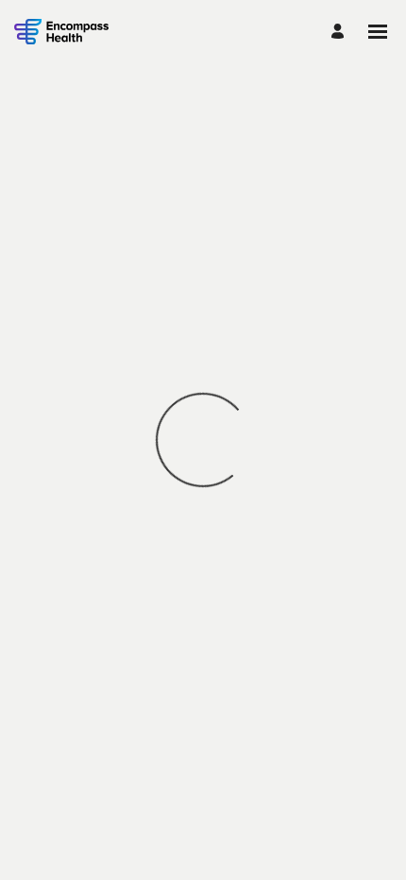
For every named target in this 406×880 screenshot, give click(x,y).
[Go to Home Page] (61, 31)
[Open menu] (378, 31)
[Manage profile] (340, 32)
